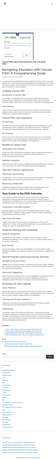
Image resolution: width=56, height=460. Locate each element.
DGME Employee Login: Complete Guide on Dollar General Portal (23, 346)
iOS (3, 400)
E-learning (5, 387)
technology (5, 422)
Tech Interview (6, 419)
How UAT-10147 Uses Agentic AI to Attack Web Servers (18, 442)
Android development (8, 370)
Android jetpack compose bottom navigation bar (18, 344)
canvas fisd (7, 341)
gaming (4, 397)
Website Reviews (7, 427)
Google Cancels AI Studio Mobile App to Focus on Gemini (19, 447)
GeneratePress (36, 457)
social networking (7, 412)
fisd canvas (23, 341)
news (3, 410)
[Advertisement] (28, 18)
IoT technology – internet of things (12, 402)
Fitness (4, 392)
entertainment (6, 390)
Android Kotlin (6, 372)
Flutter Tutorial (6, 395)
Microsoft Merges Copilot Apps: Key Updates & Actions (18, 445)
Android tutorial (6, 375)
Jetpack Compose (7, 405)
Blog (5, 339)
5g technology (6, 365)
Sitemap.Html (6, 437)
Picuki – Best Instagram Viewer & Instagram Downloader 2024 (24, 329)
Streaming (5, 417)
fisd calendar (15, 341)
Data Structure (6, 385)
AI (2, 367)
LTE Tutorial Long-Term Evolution (12, 407)
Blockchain (5, 380)
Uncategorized (6, 424)
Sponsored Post (7, 414)
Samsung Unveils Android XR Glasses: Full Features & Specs (20, 450)
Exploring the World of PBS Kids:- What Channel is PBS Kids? (24, 333)
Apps (3, 377)
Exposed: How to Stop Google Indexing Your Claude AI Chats (20, 452)
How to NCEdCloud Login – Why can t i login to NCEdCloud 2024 (25, 334)
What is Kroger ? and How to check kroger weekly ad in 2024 (24, 331)
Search (4, 354)
